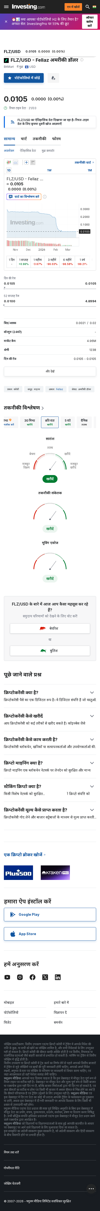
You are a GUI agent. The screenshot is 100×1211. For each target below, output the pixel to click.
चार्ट (24, 138)
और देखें (50, 371)
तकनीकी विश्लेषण (22, 408)
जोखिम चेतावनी (12, 1183)
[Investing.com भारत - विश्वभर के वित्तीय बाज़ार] (28, 7)
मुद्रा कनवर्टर (48, 150)
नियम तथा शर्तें (11, 1152)
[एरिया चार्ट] (15, 162)
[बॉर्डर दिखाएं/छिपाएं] (32, 162)
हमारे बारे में (61, 1002)
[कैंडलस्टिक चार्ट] (8, 162)
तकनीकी (39, 138)
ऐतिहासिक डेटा (28, 150)
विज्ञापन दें (60, 1012)
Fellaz (59, 389)
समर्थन (58, 1022)
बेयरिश (54, 628)
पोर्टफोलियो (11, 1012)
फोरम (56, 138)
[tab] (29, 422)
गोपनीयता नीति (11, 1168)
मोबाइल (9, 1002)
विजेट (7, 1022)
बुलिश (54, 651)
